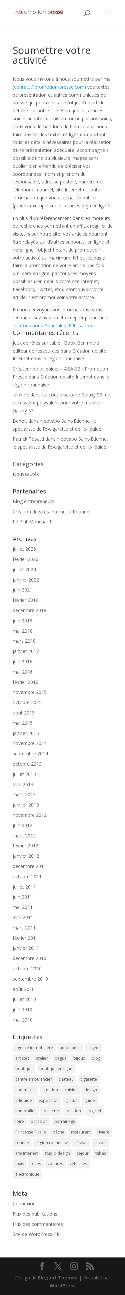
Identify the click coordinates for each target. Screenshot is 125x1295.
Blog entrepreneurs (33, 501)
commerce (25, 1090)
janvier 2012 (26, 856)
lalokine (21, 394)
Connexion (24, 1203)
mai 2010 (23, 1020)
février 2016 (25, 682)
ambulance (70, 1047)
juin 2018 (22, 620)
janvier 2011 (26, 948)
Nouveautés (26, 474)
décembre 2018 (29, 610)
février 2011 (25, 938)
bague (61, 1058)
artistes (22, 1058)
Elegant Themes (58, 1277)
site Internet (26, 1153)
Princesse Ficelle (30, 1132)
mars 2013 (24, 794)
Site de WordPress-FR (36, 1234)
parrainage (64, 1121)
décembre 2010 (29, 958)
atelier (42, 1058)
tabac (100, 1153)
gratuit (71, 1100)
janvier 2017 (26, 651)
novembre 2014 (30, 743)
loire (19, 1121)
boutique (24, 1068)
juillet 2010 (24, 999)
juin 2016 (22, 661)
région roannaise (52, 1142)
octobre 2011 (27, 876)
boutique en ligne (55, 1068)
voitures (55, 1163)
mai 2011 (23, 907)
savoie (100, 1142)
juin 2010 (22, 1009)
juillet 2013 (24, 774)
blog (96, 1058)
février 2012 (25, 845)
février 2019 (25, 600)
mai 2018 (23, 631)
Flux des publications (35, 1214)
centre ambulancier (33, 1079)
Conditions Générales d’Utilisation (56, 325)
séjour (83, 1153)
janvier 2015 (26, 733)
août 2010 (24, 989)
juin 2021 (22, 590)
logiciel (94, 1111)
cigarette (88, 1079)
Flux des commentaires (38, 1224)
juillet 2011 (24, 887)
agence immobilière (34, 1047)
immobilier (25, 1111)
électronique (27, 1174)
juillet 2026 (24, 549)
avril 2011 (23, 917)
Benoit (20, 421)
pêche (58, 1132)
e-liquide (23, 1100)
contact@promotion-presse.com (49, 87)
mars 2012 (24, 835)
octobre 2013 (27, 764)
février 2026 (25, 559)
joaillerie (51, 1111)
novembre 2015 (30, 692)
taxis (19, 1163)
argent (93, 1047)
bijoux (79, 1058)
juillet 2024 (24, 569)
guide (89, 1100)
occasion (39, 1121)
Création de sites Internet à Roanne (51, 511)
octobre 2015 (27, 702)
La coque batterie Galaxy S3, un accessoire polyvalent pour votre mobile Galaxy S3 (61, 402)
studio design (57, 1153)
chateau (66, 1079)
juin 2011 (22, 897)
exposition (49, 1100)
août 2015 (24, 712)
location (73, 1111)
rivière (103, 1132)
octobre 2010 (27, 968)
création (50, 1090)
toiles (36, 1163)
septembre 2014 (30, 753)
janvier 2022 (26, 580)
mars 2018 (24, 641)
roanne (22, 1142)
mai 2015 (23, 723)
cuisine (71, 1090)
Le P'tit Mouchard (32, 521)
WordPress (63, 1285)
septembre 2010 (30, 979)
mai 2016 (23, 672)
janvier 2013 (26, 805)
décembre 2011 (29, 866)
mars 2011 (24, 927)
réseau (81, 1142)
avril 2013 (23, 784)
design (90, 1090)
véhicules (78, 1163)
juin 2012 (22, 825)
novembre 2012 (30, 815)
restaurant (81, 1132)
